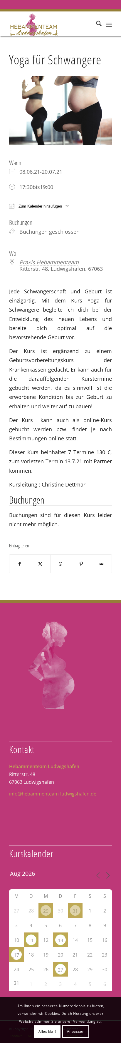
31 (75, 911)
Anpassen (76, 1031)
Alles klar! (47, 1031)
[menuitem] (96, 24)
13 (60, 940)
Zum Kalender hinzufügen (39, 206)
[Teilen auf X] (40, 564)
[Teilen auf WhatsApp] (61, 564)
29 (45, 911)
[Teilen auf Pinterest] (81, 564)
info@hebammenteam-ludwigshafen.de (52, 793)
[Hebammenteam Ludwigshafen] (50, 24)
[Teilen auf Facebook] (19, 564)
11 (31, 940)
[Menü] (109, 25)
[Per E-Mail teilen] (101, 564)
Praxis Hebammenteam (49, 262)
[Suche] (96, 24)
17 (16, 955)
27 (60, 970)
